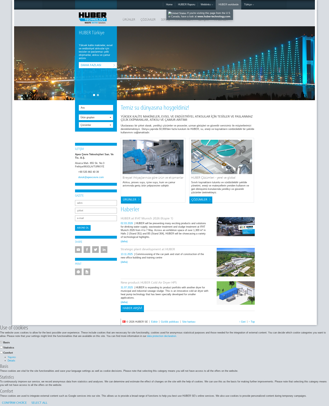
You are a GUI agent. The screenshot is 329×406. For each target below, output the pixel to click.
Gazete (79, 195)
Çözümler (148, 19)
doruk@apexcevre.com (91, 177)
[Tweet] (95, 249)
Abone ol (83, 228)
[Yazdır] (78, 272)
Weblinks (206, 4)
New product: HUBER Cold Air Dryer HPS (149, 282)
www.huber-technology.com (213, 16)
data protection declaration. (162, 336)
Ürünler (129, 19)
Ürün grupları (88, 117)
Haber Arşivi (132, 308)
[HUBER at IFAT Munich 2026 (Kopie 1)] (236, 226)
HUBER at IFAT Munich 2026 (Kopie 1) (147, 218)
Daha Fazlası (91, 65)
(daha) (124, 241)
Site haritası (189, 321)
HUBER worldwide (229, 4)
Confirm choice (14, 402)
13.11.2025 (127, 254)
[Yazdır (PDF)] (87, 272)
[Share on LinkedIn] (104, 249)
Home (169, 4)
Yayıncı (12, 357)
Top (253, 321)
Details (11, 360)
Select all (39, 402)
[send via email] (78, 249)
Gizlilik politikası (170, 321)
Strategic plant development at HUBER (148, 249)
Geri (243, 321)
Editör (154, 321)
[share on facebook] (87, 249)
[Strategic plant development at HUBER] (236, 262)
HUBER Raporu (186, 4)
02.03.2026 (127, 223)
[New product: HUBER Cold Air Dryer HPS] (236, 293)
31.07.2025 (127, 287)
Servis (165, 19)
